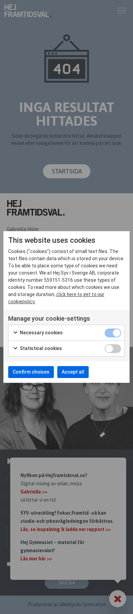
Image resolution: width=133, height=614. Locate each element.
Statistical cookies (40, 348)
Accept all (73, 372)
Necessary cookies (41, 332)
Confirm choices (31, 372)
